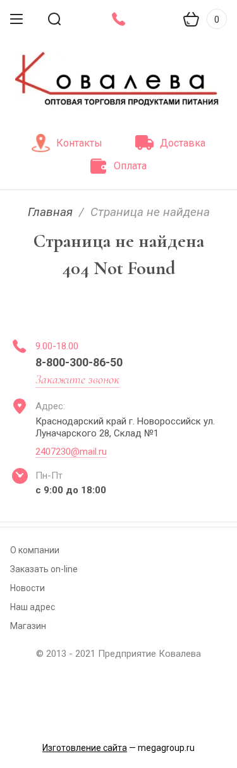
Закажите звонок (77, 379)
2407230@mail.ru (71, 451)
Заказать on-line (44, 569)
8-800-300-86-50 (79, 362)
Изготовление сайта (84, 748)
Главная (50, 212)
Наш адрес (32, 607)
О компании (34, 550)
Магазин (28, 626)
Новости (27, 588)
